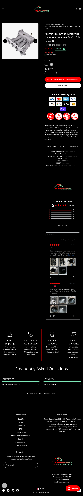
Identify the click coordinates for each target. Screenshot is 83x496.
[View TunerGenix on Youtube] (17, 490)
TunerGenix (41, 492)
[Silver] (51, 64)
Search (20, 439)
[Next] (35, 41)
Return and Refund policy (20, 436)
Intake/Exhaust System (58, 24)
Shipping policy (21, 442)
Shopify (47, 492)
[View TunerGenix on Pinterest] (12, 490)
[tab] (51, 146)
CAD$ (42, 489)
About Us (20, 419)
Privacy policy (21, 432)
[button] (75, 9)
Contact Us (21, 426)
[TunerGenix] (41, 9)
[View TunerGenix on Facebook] (8, 490)
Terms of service (20, 446)
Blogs (21, 422)
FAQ (20, 429)
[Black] (46, 64)
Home (47, 24)
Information (21, 415)
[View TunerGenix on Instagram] (3, 490)
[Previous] (5, 41)
